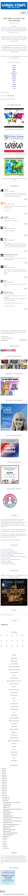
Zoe (14, 82)
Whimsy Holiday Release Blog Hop (10, 832)
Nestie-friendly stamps (7, 812)
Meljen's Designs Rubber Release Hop (11, 824)
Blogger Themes (21, 894)
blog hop (6, 99)
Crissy (25, 29)
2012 (3, 792)
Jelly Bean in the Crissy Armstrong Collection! (12, 821)
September (5, 836)
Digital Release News (14, 689)
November (5, 798)
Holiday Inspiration (7, 804)
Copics (14, 675)
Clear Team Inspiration (14, 666)
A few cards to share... (7, 819)
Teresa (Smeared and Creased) (11, 254)
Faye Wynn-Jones (4, 559)
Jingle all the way (6, 827)
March (4, 846)
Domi (14, 71)
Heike (14, 80)
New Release (14, 735)
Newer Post (5, 340)
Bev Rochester (4, 552)
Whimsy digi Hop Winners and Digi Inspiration (12, 809)
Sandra (14, 86)
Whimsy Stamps (12, 525)
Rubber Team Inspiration (14, 740)
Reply (26, 199)
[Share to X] (8, 96)
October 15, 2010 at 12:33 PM (9, 191)
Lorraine (14, 84)
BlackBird (6, 217)
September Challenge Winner (9, 829)
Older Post (22, 340)
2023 (3, 773)
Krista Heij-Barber (4, 562)
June (4, 841)
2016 (3, 785)
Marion (5, 266)
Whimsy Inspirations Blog (11, 894)
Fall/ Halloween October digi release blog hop (12, 817)
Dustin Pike (3, 558)
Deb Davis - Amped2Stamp (6, 553)
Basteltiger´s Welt (8, 292)
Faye (14, 700)
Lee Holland (14, 723)
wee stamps (14, 760)
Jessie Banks (14, 715)
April (4, 844)
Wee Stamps (3, 563)
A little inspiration (6, 814)
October (5, 800)
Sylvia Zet (14, 743)
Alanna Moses (14, 658)
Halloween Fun (6, 807)
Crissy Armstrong (4, 549)
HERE (14, 536)
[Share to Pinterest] (11, 96)
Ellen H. (14, 698)
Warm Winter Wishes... (8, 822)
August (4, 838)
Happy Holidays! (6, 810)
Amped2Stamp (14, 661)
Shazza (5, 227)
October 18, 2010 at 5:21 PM (9, 282)
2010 (3, 795)
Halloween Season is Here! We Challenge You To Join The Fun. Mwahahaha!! (14, 576)
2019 (3, 780)
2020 (3, 778)
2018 (3, 782)
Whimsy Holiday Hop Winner (9, 826)
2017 (3, 783)
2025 (3, 770)
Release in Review (14, 737)
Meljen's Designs (14, 729)
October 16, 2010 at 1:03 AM (9, 256)
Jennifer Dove (3, 560)
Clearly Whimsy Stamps (14, 669)
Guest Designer (14, 706)
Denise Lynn (3, 556)
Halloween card (14, 709)
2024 (3, 771)
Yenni (14, 757)
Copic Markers (14, 672)
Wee (14, 749)
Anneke (14, 65)
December (5, 797)
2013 (3, 790)
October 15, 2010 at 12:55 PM (9, 204)
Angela (14, 69)
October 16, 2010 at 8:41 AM (9, 267)
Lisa (5, 47)
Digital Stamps (11, 99)
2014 (3, 788)
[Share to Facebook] (6, 96)
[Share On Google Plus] (13, 96)
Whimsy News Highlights (8, 834)
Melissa (8, 30)
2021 (3, 776)
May (4, 843)
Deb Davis (14, 686)
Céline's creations (14, 683)
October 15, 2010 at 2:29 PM (9, 240)
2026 (3, 768)
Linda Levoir (14, 726)
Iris (14, 712)
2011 (3, 793)
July (4, 839)
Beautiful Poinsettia (7, 805)
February (5, 848)
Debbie (14, 77)
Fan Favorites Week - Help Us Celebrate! (11, 802)
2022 (3, 775)
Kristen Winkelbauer (14, 720)
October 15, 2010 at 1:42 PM (9, 218)
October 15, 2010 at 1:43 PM (9, 228)
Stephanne (14, 73)
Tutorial (14, 746)
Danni (14, 67)
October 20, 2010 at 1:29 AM (9, 293)
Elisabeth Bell (14, 695)
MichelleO (14, 732)
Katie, (2, 30)
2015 (3, 787)
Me (4, 202)
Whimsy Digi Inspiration (8, 815)
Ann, (4, 30)
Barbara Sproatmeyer (5, 550)
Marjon (14, 75)
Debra (5, 280)
